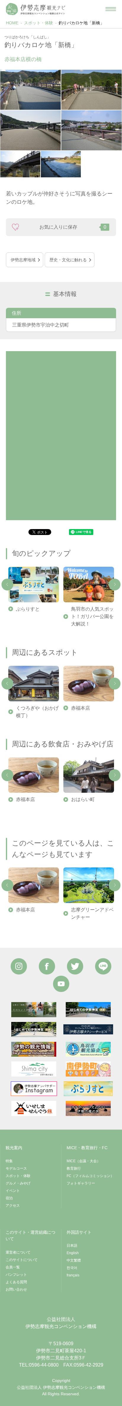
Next (115, 584)
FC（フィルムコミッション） (90, 1176)
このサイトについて (22, 1260)
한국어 (72, 1268)
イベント (13, 1191)
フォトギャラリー (81, 1183)
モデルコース (16, 1168)
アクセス (13, 1205)
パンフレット (16, 1275)
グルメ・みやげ (18, 1183)
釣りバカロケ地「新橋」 (81, 22)
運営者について (18, 1252)
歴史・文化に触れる (68, 259)
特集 (9, 1161)
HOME (12, 22)
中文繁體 (74, 1260)
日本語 (72, 1245)
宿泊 (9, 1198)
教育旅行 (74, 1168)
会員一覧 (13, 1267)
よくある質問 (16, 1282)
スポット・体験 (38, 22)
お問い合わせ (16, 1289)
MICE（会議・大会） (83, 1161)
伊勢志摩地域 (23, 259)
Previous (7, 584)
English (73, 1253)
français (73, 1275)
